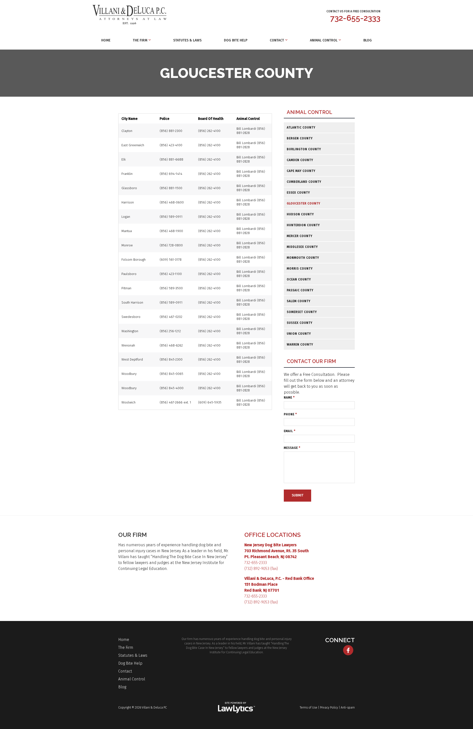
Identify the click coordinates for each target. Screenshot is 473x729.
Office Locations (272, 534)
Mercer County (299, 236)
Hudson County (300, 214)
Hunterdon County (303, 225)
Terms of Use (308, 707)
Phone (290, 414)
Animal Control (324, 40)
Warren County (300, 344)
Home (105, 40)
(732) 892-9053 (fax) (261, 568)
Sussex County (299, 323)
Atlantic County (301, 127)
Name (289, 397)
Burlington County (304, 149)
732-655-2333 (355, 17)
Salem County (298, 301)
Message (292, 448)
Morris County (300, 268)
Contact (277, 40)
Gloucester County (303, 203)
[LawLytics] (236, 707)
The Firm (140, 40)
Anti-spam (348, 707)
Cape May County (301, 171)
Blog (367, 40)
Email (289, 431)
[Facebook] (348, 650)
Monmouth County (303, 257)
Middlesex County (302, 247)
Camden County (300, 160)
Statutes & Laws (187, 40)
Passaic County (300, 290)
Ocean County (299, 279)
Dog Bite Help (235, 40)
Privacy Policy (329, 707)
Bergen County (300, 138)
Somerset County (302, 312)
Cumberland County (304, 181)
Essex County (298, 192)
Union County (299, 333)
